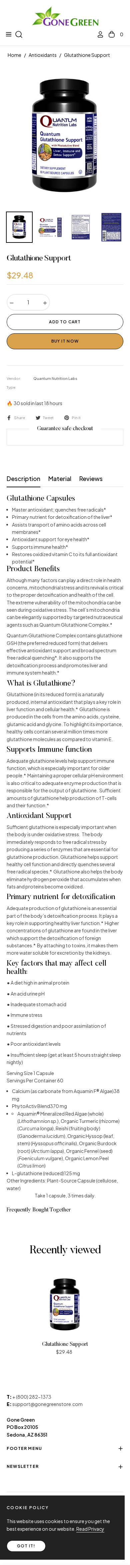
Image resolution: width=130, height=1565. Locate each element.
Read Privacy (90, 1529)
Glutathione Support (65, 1344)
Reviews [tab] (91, 478)
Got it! (26, 1545)
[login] (97, 34)
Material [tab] (59, 478)
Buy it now (65, 341)
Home (14, 55)
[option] (65, 136)
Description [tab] (23, 478)
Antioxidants (43, 55)
